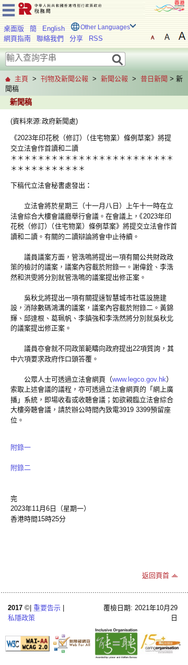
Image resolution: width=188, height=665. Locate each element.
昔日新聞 (154, 79)
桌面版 (14, 28)
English (53, 28)
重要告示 (47, 608)
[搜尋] (118, 59)
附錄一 (20, 447)
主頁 (21, 79)
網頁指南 (17, 38)
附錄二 (20, 468)
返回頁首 (155, 575)
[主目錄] (8, 8)
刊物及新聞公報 (64, 79)
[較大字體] (167, 36)
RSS (96, 38)
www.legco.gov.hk (139, 379)
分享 (76, 38)
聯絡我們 (50, 38)
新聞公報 (114, 79)
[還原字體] (152, 36)
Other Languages (105, 27)
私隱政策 (21, 618)
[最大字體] (182, 36)
